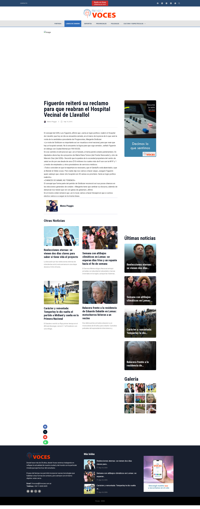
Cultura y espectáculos (133, 23)
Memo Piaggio (52, 121)
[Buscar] (179, 3)
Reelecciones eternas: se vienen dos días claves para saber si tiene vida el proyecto (61, 253)
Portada (58, 23)
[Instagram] (166, 3)
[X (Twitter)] (162, 3)
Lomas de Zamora (73, 23)
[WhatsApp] (175, 3)
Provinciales (101, 23)
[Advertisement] (140, 194)
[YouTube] (171, 3)
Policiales (115, 23)
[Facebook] (157, 3)
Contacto (23, 3)
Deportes (88, 23)
